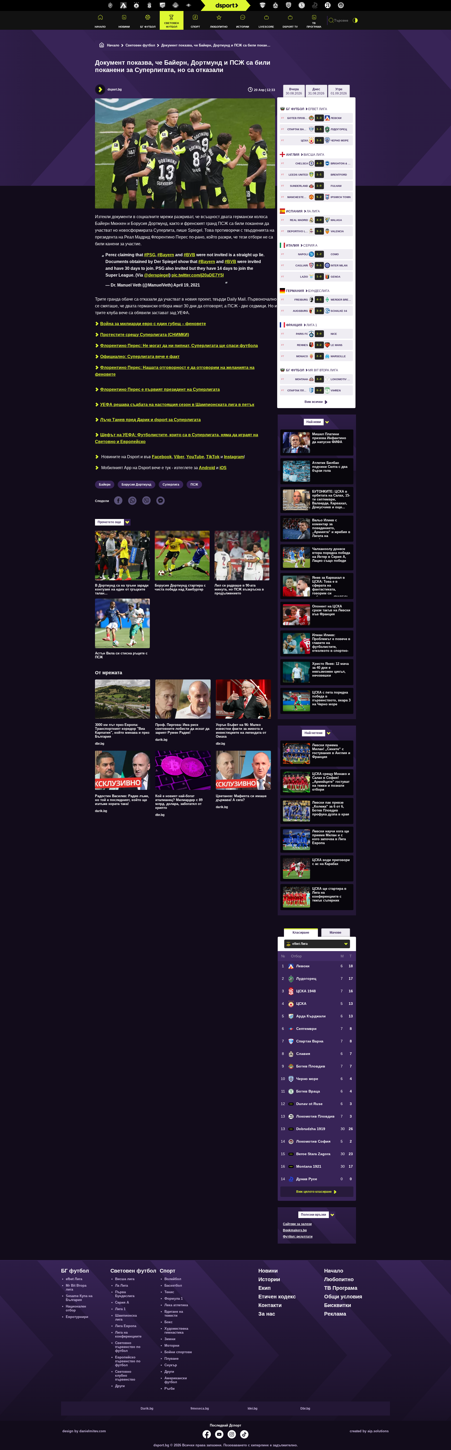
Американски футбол (175, 1380)
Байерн (104, 484)
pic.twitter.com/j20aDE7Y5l (197, 275)
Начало (100, 26)
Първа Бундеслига (124, 1294)
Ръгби (169, 1389)
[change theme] (355, 20)
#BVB (189, 255)
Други (120, 1386)
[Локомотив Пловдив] (327, 5)
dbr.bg (99, 743)
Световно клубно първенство (125, 1375)
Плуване (171, 1359)
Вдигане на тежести (173, 1313)
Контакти (270, 1305)
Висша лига (305, 155)
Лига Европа (125, 1326)
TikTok (212, 457)
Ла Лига (303, 211)
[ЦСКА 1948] (149, 5)
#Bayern (165, 255)
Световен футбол (171, 25)
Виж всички (314, 402)
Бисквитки (337, 1305)
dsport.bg (115, 89)
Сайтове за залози (297, 1224)
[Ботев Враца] (301, 5)
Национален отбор (76, 1308)
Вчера (294, 91)
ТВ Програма (314, 25)
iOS (223, 468)
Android (207, 468)
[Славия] (275, 5)
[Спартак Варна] (262, 5)
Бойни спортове (178, 1352)
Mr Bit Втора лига (312, 370)
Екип (264, 1288)
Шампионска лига (126, 1317)
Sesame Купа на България (79, 1298)
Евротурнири (77, 1317)
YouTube (195, 457)
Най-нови (313, 422)
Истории (242, 26)
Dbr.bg (305, 1408)
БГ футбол (148, 26)
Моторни (171, 1345)
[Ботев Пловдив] (175, 5)
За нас (266, 1314)
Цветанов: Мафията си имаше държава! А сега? (241, 798)
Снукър (170, 1365)
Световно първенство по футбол (127, 1347)
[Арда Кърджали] (162, 5)
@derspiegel (156, 275)
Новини (124, 26)
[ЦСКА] (136, 5)
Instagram (234, 457)
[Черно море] (288, 5)
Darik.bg (147, 1408)
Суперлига (171, 484)
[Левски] (123, 5)
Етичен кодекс (277, 1296)
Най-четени (313, 733)
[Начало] (101, 45)
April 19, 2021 (186, 285)
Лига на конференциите (128, 1334)
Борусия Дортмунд (136, 484)
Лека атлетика (176, 1305)
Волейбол (172, 1279)
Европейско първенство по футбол (127, 1361)
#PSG (149, 255)
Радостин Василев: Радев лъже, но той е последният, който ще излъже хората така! (122, 800)
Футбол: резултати (297, 1236)
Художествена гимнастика (176, 1330)
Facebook (162, 457)
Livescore (266, 26)
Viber (179, 457)
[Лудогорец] (110, 5)
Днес (316, 91)
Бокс (168, 1322)
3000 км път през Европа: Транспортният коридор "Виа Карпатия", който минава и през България (122, 730)
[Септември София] (188, 5)
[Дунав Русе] (314, 5)
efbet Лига (306, 109)
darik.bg (161, 740)
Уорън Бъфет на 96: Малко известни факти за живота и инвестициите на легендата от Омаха (241, 730)
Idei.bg (252, 1408)
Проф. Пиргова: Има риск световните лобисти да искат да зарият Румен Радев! (182, 729)
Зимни (169, 1339)
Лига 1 (301, 325)
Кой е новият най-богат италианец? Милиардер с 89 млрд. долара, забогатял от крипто (179, 802)
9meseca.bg (200, 1408)
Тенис (169, 1292)
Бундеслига (307, 291)
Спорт (195, 26)
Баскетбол (173, 1285)
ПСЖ (194, 484)
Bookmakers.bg (295, 1230)
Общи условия (343, 1296)
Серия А (301, 245)
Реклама (335, 1314)
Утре (339, 91)
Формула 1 (173, 1298)
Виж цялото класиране (314, 1192)
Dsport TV (290, 26)
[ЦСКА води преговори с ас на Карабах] (316, 868)
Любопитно (219, 26)
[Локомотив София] (340, 5)
